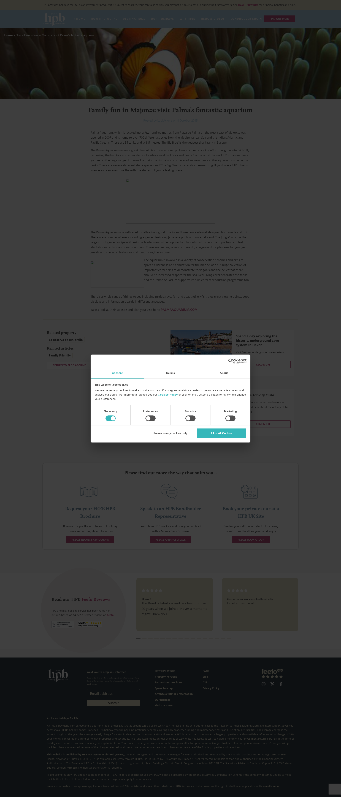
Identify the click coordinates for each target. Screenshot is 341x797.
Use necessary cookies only (170, 433)
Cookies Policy (168, 394)
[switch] (150, 418)
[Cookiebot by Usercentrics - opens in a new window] (231, 361)
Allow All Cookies (221, 433)
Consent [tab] (117, 372)
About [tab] (224, 372)
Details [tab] (170, 372)
